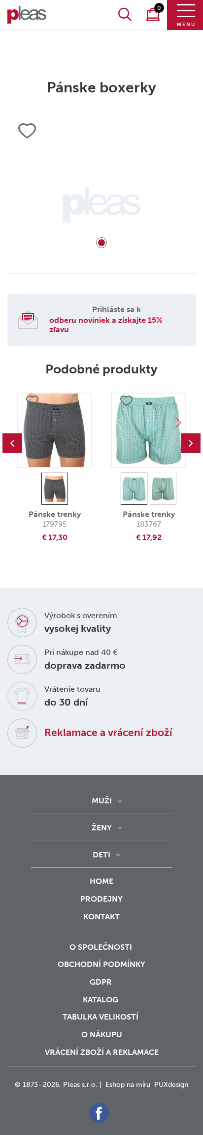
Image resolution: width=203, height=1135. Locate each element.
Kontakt (101, 916)
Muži (102, 800)
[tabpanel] (101, 205)
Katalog (101, 999)
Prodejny (101, 899)
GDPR (102, 982)
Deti (101, 854)
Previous (12, 443)
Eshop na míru (127, 1084)
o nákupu (101, 1034)
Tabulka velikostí (101, 1017)
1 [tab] (101, 242)
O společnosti (101, 947)
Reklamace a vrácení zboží (108, 732)
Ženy (102, 827)
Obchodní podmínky (101, 964)
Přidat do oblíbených (32, 401)
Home (101, 881)
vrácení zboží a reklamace (102, 1052)
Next (178, 422)
